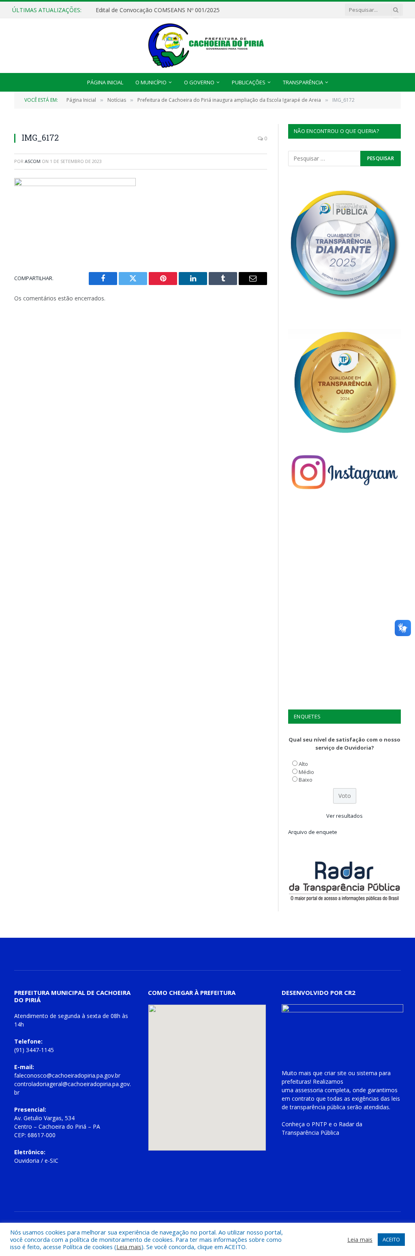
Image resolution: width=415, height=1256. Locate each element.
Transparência (303, 82)
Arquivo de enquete (312, 832)
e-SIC (51, 1160)
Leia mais (128, 1247)
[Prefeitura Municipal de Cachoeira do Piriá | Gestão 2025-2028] (207, 45)
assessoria (309, 1090)
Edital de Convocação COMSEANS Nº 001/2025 (158, 10)
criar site (335, 1073)
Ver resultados (344, 815)
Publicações (248, 82)
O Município (151, 82)
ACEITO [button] (391, 1239)
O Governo (199, 82)
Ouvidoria (26, 1160)
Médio (306, 772)
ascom (33, 161)
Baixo (305, 779)
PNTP (319, 1124)
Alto (303, 763)
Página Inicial (105, 82)
